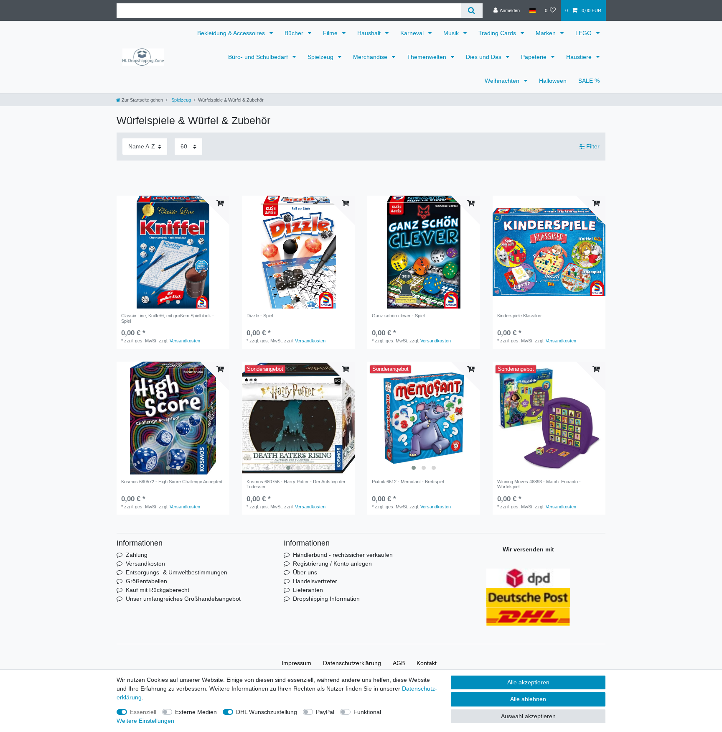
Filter (592, 146)
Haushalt (369, 33)
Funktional (367, 712)
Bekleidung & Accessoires (232, 33)
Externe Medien (196, 712)
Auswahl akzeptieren (528, 716)
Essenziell (143, 712)
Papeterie (534, 57)
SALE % (589, 80)
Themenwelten (427, 57)
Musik (451, 33)
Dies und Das (484, 57)
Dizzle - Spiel (260, 315)
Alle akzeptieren (528, 682)
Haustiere (579, 57)
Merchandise (371, 57)
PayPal (325, 712)
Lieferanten (308, 590)
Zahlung (136, 554)
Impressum (296, 663)
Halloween (553, 80)
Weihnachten (503, 80)
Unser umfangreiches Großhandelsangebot (183, 598)
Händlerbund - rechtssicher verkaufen (343, 554)
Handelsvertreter (315, 581)
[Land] (532, 10)
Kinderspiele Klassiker (519, 315)
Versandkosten (185, 340)
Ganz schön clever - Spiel (398, 315)
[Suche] (471, 10)
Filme (331, 33)
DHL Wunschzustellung (266, 712)
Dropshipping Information (326, 598)
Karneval (412, 33)
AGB (399, 663)
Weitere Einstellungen (145, 720)
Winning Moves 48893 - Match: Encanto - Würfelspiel (539, 484)
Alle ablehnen (528, 699)
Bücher (295, 33)
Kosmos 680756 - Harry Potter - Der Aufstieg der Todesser (296, 484)
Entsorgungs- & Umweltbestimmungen (176, 572)
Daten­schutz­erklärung (352, 663)
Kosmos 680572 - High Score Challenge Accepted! (172, 481)
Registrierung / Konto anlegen (332, 563)
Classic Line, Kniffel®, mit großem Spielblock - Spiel (167, 318)
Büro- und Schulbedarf (259, 57)
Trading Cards (498, 33)
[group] (173, 252)
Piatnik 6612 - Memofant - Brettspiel (408, 481)
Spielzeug (321, 57)
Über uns (305, 572)
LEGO (584, 33)
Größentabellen (146, 581)
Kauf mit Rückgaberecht (157, 590)
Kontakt (427, 663)
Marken (546, 33)
